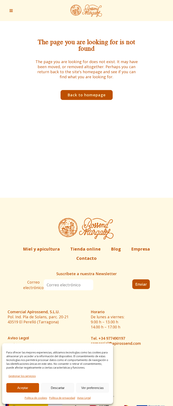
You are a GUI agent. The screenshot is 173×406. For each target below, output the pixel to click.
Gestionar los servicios (22, 376)
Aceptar (22, 388)
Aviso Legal (84, 398)
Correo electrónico (33, 285)
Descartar (58, 388)
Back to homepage (87, 94)
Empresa (140, 249)
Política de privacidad (62, 398)
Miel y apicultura (41, 249)
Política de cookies (36, 398)
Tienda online (85, 249)
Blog (116, 249)
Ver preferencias (92, 388)
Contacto (86, 258)
